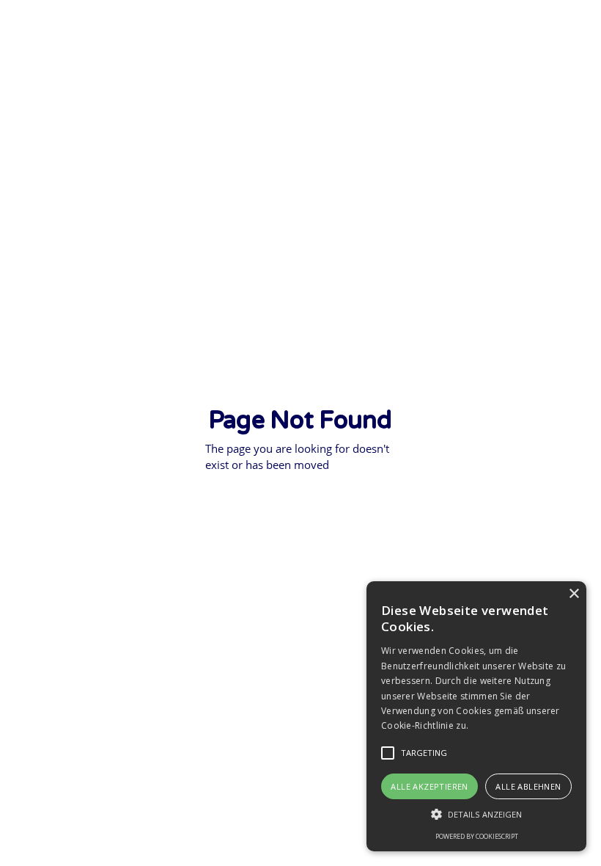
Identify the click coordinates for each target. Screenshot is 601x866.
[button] (387, 753)
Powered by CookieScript (476, 836)
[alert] (476, 716)
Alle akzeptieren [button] (429, 786)
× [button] (573, 594)
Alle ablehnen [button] (528, 786)
